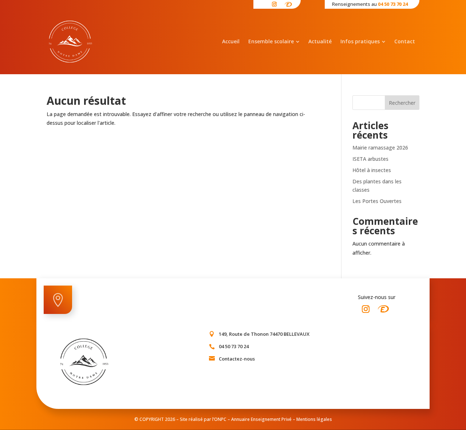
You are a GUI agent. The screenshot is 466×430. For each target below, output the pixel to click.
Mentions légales (314, 419)
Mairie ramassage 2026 (380, 147)
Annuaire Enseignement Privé (261, 419)
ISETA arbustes (370, 158)
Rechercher (402, 102)
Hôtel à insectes (372, 170)
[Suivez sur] (288, 3)
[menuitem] (231, 41)
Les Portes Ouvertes (377, 201)
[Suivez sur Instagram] (365, 309)
